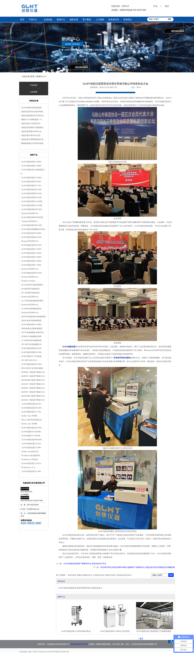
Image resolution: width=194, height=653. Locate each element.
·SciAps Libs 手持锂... (30, 416)
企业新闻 (33, 92)
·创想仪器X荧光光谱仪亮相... (32, 111)
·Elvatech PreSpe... (29, 281)
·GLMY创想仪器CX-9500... (32, 253)
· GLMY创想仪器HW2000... (32, 440)
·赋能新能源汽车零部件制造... (33, 143)
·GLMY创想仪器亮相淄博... (32, 108)
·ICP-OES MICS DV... (29, 360)
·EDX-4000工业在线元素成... (32, 368)
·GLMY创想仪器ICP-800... (31, 181)
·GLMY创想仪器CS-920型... (32, 201)
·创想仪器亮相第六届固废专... (33, 127)
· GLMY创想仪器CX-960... (31, 471)
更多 (141, 639)
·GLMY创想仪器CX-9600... (32, 178)
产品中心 (33, 19)
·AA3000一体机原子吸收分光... (33, 376)
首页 (22, 19)
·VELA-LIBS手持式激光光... (32, 420)
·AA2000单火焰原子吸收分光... (33, 380)
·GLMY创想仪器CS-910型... (32, 205)
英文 (167, 6)
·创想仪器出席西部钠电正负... (33, 139)
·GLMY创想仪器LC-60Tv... (32, 463)
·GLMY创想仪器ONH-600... (32, 209)
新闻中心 (61, 19)
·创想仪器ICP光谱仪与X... (31, 123)
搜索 (171, 575)
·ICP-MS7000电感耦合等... (32, 344)
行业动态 (33, 85)
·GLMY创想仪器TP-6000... (32, 233)
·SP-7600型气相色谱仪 (30, 293)
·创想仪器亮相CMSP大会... (32, 131)
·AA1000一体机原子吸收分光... (33, 384)
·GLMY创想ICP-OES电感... (32, 356)
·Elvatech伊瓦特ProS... (30, 213)
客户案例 (87, 19)
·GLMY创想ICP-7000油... (31, 436)
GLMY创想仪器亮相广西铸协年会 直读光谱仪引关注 (84, 563)
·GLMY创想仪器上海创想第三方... (33, 172)
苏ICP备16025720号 (79, 644)
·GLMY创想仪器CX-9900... (32, 162)
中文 (155, 6)
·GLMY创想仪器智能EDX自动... (34, 229)
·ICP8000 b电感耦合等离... (32, 336)
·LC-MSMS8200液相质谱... (32, 340)
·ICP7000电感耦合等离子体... (33, 332)
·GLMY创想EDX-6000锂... (31, 432)
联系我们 (128, 19)
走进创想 (48, 19)
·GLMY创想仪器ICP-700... (31, 185)
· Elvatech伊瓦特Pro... (30, 221)
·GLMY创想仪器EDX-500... (32, 364)
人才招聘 (100, 19)
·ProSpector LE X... (29, 467)
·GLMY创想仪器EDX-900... (32, 189)
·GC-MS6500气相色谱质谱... (32, 285)
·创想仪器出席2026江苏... (31, 135)
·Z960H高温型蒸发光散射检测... (34, 316)
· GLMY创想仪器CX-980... (31, 447)
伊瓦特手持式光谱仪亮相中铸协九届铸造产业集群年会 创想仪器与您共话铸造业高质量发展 (137, 567)
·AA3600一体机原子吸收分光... (33, 372)
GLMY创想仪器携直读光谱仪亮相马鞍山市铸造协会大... (81, 588)
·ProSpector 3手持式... (30, 459)
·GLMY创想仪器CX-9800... (32, 166)
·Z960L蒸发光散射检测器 (31, 320)
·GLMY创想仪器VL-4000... (32, 265)
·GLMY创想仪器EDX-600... (32, 197)
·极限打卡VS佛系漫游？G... (32, 119)
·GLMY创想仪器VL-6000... (32, 249)
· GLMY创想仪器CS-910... (31, 443)
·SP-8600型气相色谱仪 (30, 289)
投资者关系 (113, 19)
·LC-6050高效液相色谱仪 (31, 309)
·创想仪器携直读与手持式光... (33, 115)
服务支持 (74, 19)
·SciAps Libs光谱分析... (30, 451)
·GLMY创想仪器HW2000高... (33, 217)
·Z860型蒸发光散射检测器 (31, 328)
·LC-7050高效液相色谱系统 (32, 301)
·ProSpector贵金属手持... (31, 455)
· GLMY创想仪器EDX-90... (31, 404)
